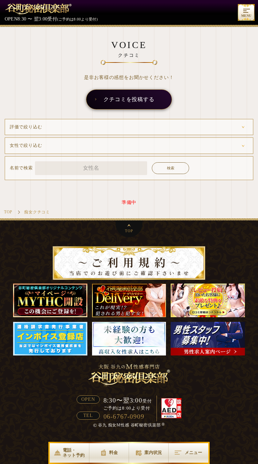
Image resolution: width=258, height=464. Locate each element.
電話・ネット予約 (74, 453)
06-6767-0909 (123, 416)
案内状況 (153, 452)
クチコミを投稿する (129, 99)
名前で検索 (21, 168)
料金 (113, 452)
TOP (129, 231)
